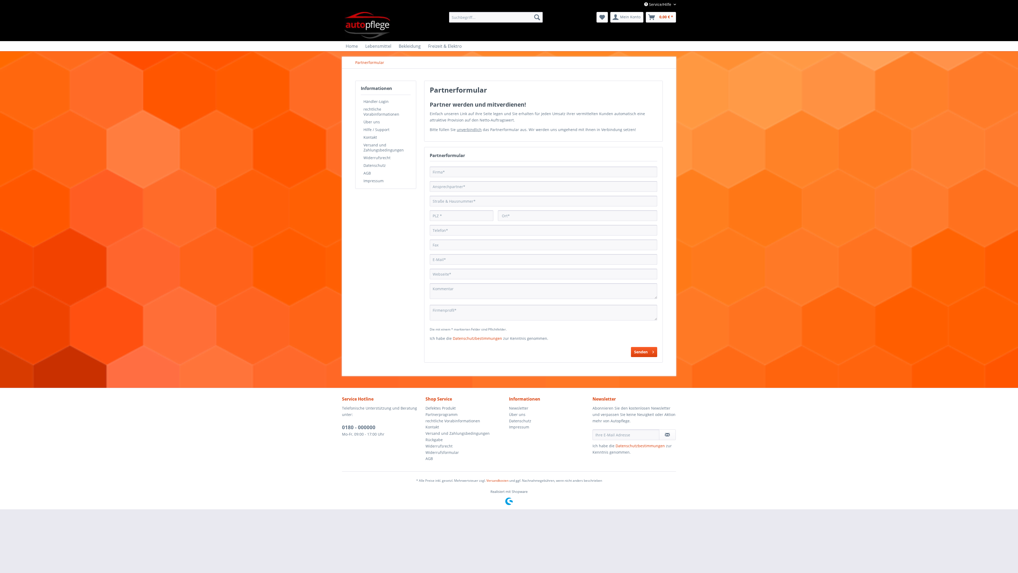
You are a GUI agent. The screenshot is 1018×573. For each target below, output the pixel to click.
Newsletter (518, 408)
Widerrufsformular (442, 452)
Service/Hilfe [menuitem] (660, 4)
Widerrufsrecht (376, 157)
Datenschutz (374, 165)
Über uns (371, 121)
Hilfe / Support (376, 129)
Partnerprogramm (441, 414)
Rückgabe (434, 439)
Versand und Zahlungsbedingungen (383, 147)
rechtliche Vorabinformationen (381, 112)
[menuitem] (496, 17)
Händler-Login (376, 101)
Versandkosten (497, 480)
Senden (641, 351)
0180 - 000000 (358, 427)
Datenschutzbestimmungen (477, 338)
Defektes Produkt (440, 408)
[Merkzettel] (602, 17)
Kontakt (370, 137)
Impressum (373, 180)
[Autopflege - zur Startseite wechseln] (367, 25)
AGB (367, 173)
